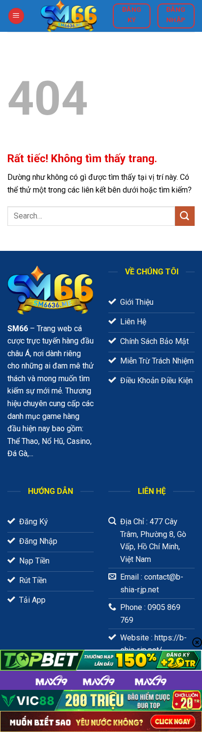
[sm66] (68, 16)
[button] (16, 16)
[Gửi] (185, 215)
